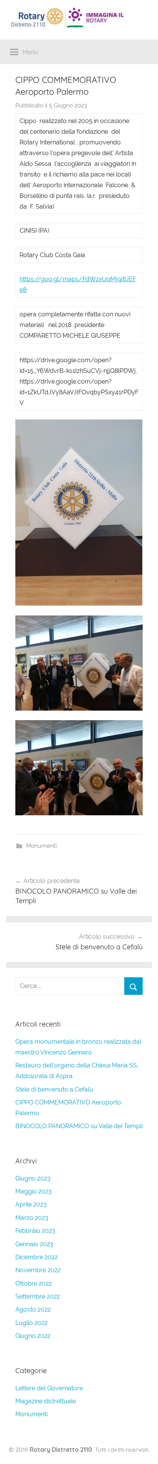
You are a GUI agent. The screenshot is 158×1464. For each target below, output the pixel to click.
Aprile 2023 (31, 1204)
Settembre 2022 (37, 1296)
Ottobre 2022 (33, 1283)
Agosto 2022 (33, 1309)
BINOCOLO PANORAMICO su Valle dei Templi (79, 1126)
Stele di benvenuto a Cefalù (54, 1089)
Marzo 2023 (31, 1217)
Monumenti (41, 845)
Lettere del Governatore (49, 1388)
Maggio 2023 (33, 1191)
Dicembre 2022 (36, 1257)
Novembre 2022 (38, 1270)
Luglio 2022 (31, 1322)
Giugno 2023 (33, 1178)
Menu (30, 52)
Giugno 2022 (32, 1335)
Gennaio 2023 (34, 1244)
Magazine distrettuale (45, 1401)
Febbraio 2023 (35, 1230)
